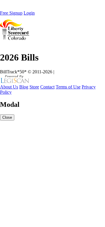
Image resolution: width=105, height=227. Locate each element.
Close (7, 117)
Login (29, 12)
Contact (47, 86)
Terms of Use (68, 86)
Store (34, 86)
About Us (9, 86)
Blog (23, 86)
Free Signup (11, 12)
